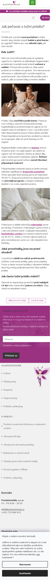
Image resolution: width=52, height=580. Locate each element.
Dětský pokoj (9, 381)
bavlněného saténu (11, 233)
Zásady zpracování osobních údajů (20, 461)
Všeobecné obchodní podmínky (18, 444)
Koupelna (7, 389)
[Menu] (45, 18)
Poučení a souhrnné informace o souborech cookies (24, 426)
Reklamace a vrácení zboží (16, 453)
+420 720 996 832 (11, 512)
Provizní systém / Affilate (15, 469)
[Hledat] (33, 18)
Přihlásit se (11, 355)
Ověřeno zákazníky (12, 477)
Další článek (37, 300)
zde (38, 554)
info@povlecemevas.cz (12, 509)
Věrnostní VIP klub (12, 436)
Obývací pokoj (10, 398)
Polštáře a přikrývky (13, 406)
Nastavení (25, 564)
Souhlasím (25, 573)
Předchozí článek (17, 300)
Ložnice (7, 373)
